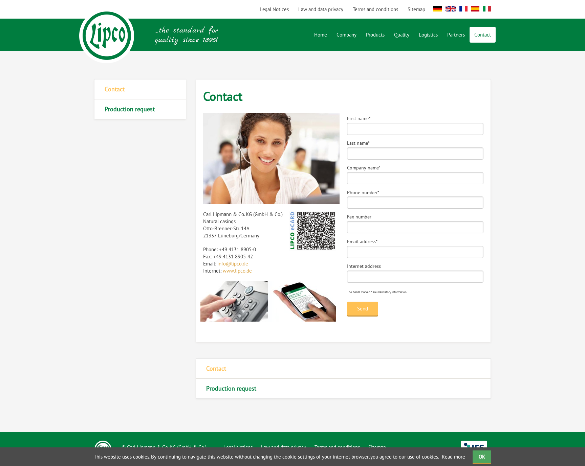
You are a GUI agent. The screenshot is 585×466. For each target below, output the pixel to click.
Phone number (363, 192)
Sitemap (416, 9)
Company (346, 34)
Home (320, 34)
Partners (456, 34)
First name (358, 118)
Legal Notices (274, 9)
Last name (358, 143)
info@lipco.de (232, 263)
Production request (130, 109)
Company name (364, 168)
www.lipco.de (237, 270)
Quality (401, 34)
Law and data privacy (320, 9)
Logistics (428, 34)
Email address (362, 241)
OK (482, 456)
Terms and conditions (375, 9)
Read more (453, 456)
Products (375, 34)
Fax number (359, 217)
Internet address (364, 266)
